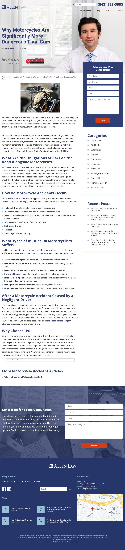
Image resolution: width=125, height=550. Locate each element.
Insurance (95, 164)
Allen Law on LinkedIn (9, 489)
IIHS (40, 120)
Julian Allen (9, 48)
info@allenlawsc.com (90, 489)
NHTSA (64, 151)
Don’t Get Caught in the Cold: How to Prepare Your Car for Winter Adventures (104, 242)
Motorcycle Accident (22, 77)
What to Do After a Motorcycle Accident (23, 377)
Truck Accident (97, 187)
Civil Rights (96, 145)
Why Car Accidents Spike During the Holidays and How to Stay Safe (105, 233)
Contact (37, 482)
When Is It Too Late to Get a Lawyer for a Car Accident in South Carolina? (103, 217)
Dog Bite (94, 154)
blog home (6, 77)
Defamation (96, 150)
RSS (109, 11)
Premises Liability (99, 183)
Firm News (96, 159)
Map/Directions (100, 507)
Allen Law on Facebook (4, 489)
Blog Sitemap (9, 476)
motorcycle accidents (18, 198)
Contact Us (83, 476)
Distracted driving (12, 226)
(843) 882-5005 (110, 4)
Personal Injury (97, 178)
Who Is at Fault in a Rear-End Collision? (104, 209)
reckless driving (23, 233)
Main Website (85, 11)
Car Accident (97, 140)
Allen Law (14, 7)
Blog (98, 11)
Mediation (95, 169)
